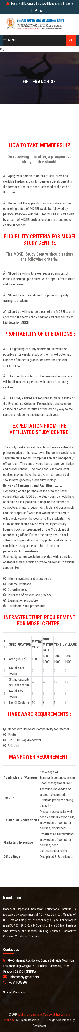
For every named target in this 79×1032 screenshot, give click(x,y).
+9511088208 (18, 982)
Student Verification (15, 992)
